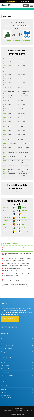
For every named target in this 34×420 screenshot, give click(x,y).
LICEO (4, 227)
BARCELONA (6, 217)
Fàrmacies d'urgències (7, 375)
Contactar (3, 392)
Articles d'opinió (5, 342)
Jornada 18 (8, 26)
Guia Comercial (5, 365)
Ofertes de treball (5, 369)
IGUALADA (6, 214)
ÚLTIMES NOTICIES (25, 9)
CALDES (24, 220)
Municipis (18, 1)
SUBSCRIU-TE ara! (9, 1)
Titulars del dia (5, 338)
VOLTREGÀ (25, 214)
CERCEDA (24, 217)
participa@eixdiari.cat (6, 397)
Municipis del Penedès (6, 348)
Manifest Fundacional (6, 386)
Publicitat (12, 414)
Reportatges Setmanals (7, 345)
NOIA (4, 210)
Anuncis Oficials (5, 372)
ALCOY (23, 224)
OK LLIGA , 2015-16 (16, 9)
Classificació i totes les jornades (17, 41)
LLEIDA (23, 227)
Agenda (3, 362)
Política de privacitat (7, 410)
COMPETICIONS (6, 9)
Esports (26, 5)
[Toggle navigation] (31, 6)
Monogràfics (4, 352)
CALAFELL (5, 207)
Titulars (25, 1)
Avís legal (29, 410)
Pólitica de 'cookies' (20, 410)
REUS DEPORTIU (7, 231)
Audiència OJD (20, 414)
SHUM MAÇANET (26, 231)
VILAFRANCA (25, 210)
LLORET (24, 207)
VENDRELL (6, 220)
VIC (4, 224)
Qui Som (3, 389)
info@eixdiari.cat (5, 395)
